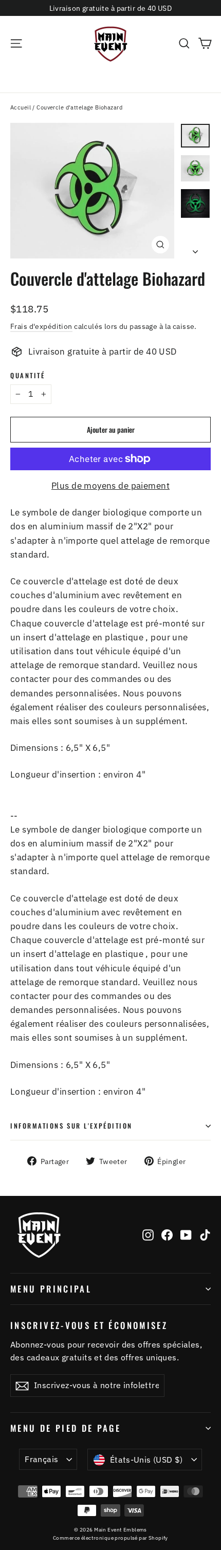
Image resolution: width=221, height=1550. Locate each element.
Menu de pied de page (65, 1428)
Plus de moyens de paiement (110, 485)
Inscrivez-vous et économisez (89, 1325)
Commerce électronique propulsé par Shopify (110, 1538)
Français (41, 1459)
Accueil (20, 107)
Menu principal (50, 1288)
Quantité (27, 375)
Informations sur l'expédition (71, 1126)
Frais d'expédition (41, 326)
